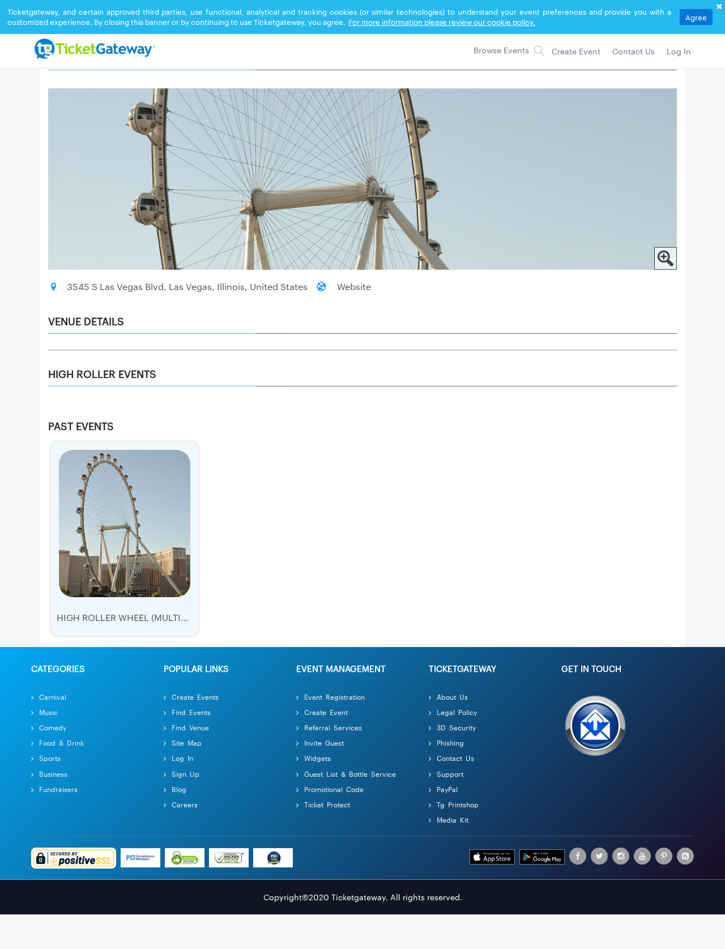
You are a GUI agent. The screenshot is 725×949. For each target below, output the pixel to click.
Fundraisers (58, 789)
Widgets (317, 758)
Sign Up (185, 773)
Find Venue (190, 727)
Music (48, 712)
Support (450, 773)
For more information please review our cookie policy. (441, 21)
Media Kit (452, 819)
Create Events (195, 696)
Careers (185, 804)
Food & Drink (61, 742)
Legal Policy (457, 712)
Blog (179, 789)
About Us (452, 696)
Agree (696, 17)
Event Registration (334, 696)
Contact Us (455, 758)
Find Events (191, 712)
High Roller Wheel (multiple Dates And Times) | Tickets (189, 617)
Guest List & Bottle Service (350, 773)
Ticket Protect (327, 804)
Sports (50, 758)
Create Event (326, 712)
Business (53, 773)
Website (354, 286)
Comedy (52, 727)
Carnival (52, 696)
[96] (93, 48)
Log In (182, 758)
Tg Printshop (458, 804)
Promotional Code (334, 789)
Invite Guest (324, 742)
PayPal (447, 789)
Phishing (450, 742)
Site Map (187, 742)
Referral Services (333, 727)
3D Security (456, 727)
